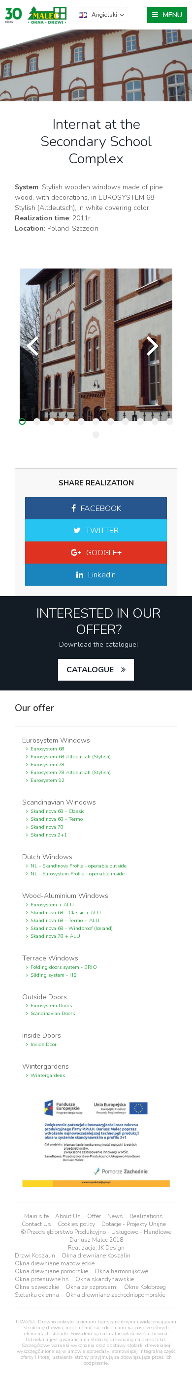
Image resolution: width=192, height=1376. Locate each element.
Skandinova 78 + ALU (55, 936)
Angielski (104, 15)
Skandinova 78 (47, 827)
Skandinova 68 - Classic (57, 811)
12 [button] (96, 435)
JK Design (111, 1248)
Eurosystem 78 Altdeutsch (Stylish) (71, 772)
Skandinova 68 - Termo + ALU (65, 920)
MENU (172, 15)
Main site (36, 1216)
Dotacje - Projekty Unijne (133, 1224)
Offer (94, 1216)
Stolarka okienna (37, 1295)
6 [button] (96, 421)
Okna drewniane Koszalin (96, 1255)
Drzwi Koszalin (35, 1255)
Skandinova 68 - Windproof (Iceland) (72, 928)
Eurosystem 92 (47, 780)
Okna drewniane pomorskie (51, 1271)
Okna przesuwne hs (42, 1279)
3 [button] (52, 421)
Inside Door (44, 1044)
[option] (96, 345)
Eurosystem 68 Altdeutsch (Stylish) (71, 756)
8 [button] (125, 421)
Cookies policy (76, 1224)
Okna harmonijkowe (121, 1271)
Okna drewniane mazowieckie (55, 1263)
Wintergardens (48, 1075)
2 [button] (37, 421)
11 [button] (170, 421)
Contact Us (36, 1224)
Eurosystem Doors (51, 1005)
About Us (68, 1216)
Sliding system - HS (53, 975)
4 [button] (66, 421)
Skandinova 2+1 (49, 835)
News (115, 1216)
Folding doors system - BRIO (64, 967)
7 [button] (111, 421)
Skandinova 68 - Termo (57, 819)
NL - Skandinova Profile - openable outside (79, 866)
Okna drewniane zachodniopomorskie (115, 1295)
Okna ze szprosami (91, 1287)
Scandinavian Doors (53, 1013)
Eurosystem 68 (47, 749)
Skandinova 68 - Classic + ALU (66, 912)
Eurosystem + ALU (52, 904)
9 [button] (140, 421)
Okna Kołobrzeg (145, 1287)
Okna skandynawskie (104, 1279)
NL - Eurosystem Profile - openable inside (78, 873)
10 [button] (155, 421)
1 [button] (22, 421)
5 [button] (81, 421)
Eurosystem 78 (47, 764)
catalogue (90, 669)
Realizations (146, 1216)
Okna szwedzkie (37, 1287)
